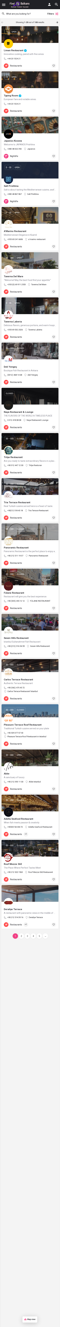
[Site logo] (20, 5)
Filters (50, 14)
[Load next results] (57, 22)
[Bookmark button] (53, 65)
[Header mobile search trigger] (56, 4)
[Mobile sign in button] (49, 4)
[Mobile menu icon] (4, 5)
